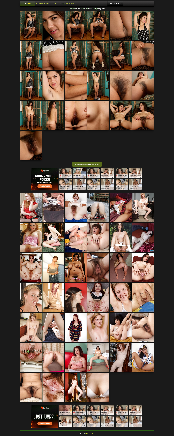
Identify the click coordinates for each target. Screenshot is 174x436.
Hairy (27, 3)
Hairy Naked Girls (42, 4)
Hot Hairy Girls (57, 4)
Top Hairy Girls (115, 3)
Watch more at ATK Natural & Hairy (87, 164)
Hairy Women (69, 4)
